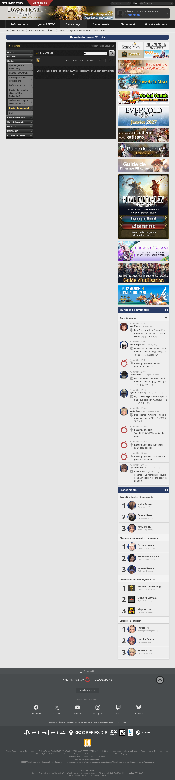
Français (148, 3)
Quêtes (10, 61)
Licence (52, 722)
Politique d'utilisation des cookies (113, 722)
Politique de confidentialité (86, 722)
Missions (11, 56)
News (58, 713)
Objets (10, 52)
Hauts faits (12, 126)
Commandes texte (16, 135)
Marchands (12, 131)
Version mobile (89, 671)
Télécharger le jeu (87, 690)
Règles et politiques (66, 722)
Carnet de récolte (15, 122)
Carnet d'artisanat (16, 117)
